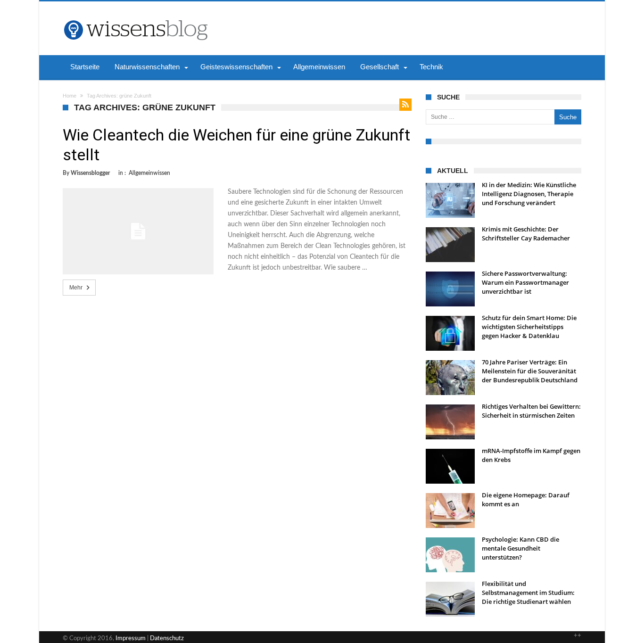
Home (69, 96)
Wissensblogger (90, 173)
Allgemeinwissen (149, 173)
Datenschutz (167, 638)
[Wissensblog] (135, 15)
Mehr (76, 287)
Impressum (131, 638)
